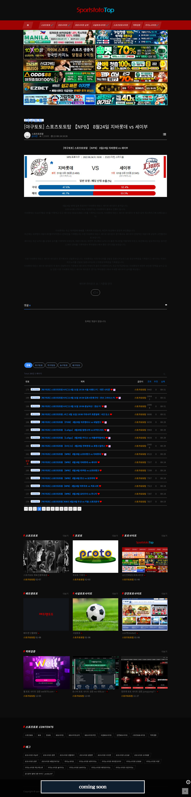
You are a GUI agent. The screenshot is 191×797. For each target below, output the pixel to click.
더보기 (66, 535)
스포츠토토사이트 (121, 25)
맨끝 (79, 509)
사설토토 (77, 632)
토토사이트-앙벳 (31, 761)
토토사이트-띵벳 (49, 755)
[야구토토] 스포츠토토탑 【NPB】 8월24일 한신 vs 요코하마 (68, 478)
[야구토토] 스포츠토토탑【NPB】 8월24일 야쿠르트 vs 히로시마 (70, 485)
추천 (156, 381)
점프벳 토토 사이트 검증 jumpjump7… (138, 691)
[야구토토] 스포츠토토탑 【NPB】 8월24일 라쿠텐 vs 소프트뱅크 (70, 470)
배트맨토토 (31, 593)
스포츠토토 (31, 535)
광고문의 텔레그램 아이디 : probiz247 (39, 773)
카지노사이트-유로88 (133, 761)
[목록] (164, 134)
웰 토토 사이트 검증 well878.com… (39, 691)
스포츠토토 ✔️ (47, 25)
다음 (75, 509)
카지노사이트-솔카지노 (56, 767)
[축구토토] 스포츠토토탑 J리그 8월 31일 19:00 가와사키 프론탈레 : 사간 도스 (75, 414)
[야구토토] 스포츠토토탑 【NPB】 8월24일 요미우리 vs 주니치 (69, 493)
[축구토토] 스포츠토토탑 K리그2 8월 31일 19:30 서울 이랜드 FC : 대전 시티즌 (76, 389)
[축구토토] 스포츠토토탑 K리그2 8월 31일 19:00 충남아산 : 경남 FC (71, 406)
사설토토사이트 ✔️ (101, 25)
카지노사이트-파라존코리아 (111, 761)
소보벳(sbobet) (129, 632)
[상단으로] (185, 791)
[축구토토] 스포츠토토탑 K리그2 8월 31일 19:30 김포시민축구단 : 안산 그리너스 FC (78, 397)
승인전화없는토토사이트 (133, 575)
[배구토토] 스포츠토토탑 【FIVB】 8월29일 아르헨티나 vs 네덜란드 (71, 422)
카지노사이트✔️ (152, 25)
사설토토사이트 (83, 593)
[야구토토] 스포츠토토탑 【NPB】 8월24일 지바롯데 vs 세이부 (69, 462)
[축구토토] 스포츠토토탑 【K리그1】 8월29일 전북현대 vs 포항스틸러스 (73, 445)
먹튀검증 (137, 25)
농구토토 (64, 365)
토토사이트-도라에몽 (141, 755)
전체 (28, 365)
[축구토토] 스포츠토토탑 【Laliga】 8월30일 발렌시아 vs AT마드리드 (72, 429)
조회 (149, 381)
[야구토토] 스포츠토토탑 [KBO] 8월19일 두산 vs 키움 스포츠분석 (70, 501)
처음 (26, 509)
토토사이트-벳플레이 (67, 755)
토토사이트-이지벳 (104, 755)
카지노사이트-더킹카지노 (124, 767)
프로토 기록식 (79, 575)
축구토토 (39, 365)
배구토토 (76, 365)
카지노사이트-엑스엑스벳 (34, 767)
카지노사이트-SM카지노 (78, 767)
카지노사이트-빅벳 (153, 761)
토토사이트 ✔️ (64, 25)
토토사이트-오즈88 (123, 755)
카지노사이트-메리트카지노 (101, 767)
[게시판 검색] (164, 373)
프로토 (78, 535)
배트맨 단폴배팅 (30, 632)
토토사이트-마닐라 (31, 755)
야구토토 (51, 365)
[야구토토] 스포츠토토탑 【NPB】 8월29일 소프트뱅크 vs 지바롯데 (71, 454)
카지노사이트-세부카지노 (88, 761)
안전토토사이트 (132, 593)
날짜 (163, 381)
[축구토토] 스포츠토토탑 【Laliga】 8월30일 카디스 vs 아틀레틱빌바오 (73, 437)
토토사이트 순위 (82, 25)
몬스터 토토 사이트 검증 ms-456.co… (89, 691)
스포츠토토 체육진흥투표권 (35, 575)
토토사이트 (130, 535)
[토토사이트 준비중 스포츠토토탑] (92, 786)
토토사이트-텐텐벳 (86, 755)
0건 (36, 136)
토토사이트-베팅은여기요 (50, 761)
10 (70, 508)
